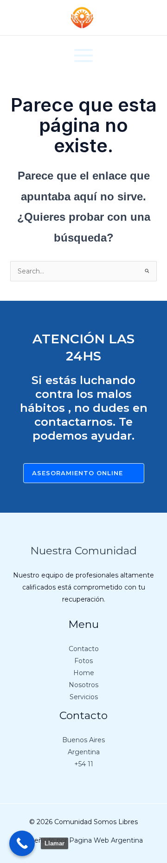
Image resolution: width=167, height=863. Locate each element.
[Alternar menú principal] (84, 55)
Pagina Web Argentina (106, 840)
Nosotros (83, 685)
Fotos (83, 661)
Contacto (84, 649)
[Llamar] (22, 843)
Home (83, 673)
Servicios (84, 697)
